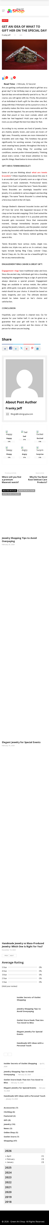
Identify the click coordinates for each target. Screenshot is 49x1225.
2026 (8, 1151)
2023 (8, 1177)
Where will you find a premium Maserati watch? (11, 480)
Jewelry (5, 20)
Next (12, 955)
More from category (11, 494)
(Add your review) (9, 986)
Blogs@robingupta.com (22, 414)
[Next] (10, 1054)
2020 (8, 1192)
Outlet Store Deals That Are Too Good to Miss (30, 1021)
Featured (8, 1116)
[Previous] (6, 1054)
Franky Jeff (6, 35)
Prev (6, 955)
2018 (8, 1202)
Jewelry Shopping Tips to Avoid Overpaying (29, 1010)
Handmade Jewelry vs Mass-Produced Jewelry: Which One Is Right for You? (23, 945)
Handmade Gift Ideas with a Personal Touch (27, 3)
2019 (8, 1197)
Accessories (9, 1107)
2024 (8, 1172)
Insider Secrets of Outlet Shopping (29, 998)
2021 (8, 1187)
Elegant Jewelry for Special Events (21, 742)
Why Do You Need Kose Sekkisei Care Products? (37, 480)
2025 (8, 1167)
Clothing (8, 1112)
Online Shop (9, 1132)
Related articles (9, 491)
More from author (26, 491)
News (6, 1128)
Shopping (8, 1140)
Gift (6, 1120)
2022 (8, 1182)
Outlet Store (10, 1136)
